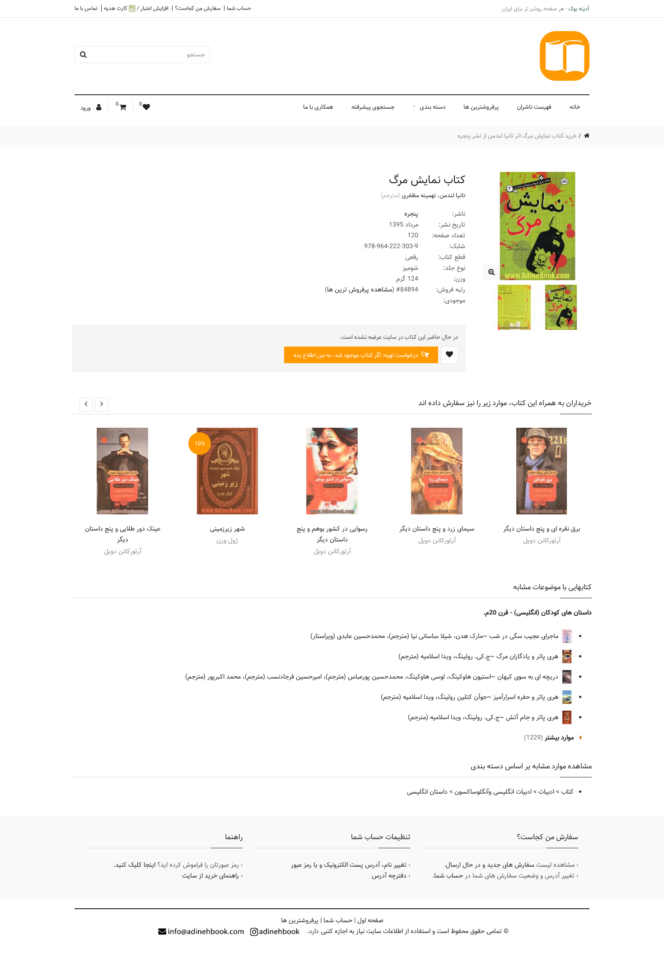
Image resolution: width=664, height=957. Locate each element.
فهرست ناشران (534, 107)
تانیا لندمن (452, 195)
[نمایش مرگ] (491, 272)
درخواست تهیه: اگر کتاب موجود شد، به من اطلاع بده (356, 355)
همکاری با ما (318, 107)
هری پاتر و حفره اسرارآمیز (526, 697)
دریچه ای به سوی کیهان (528, 676)
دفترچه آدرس (389, 875)
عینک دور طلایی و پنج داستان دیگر (122, 534)
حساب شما (239, 8)
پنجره (411, 213)
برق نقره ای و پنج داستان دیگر (541, 528)
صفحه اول (370, 920)
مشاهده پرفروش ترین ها (359, 289)
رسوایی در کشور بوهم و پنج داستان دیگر (332, 534)
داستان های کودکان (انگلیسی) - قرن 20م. (537, 612)
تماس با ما (86, 8)
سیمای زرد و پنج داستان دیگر (436, 528)
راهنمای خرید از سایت (210, 875)
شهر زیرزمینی (227, 528)
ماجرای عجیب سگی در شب (524, 636)
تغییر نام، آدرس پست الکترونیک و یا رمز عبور (349, 865)
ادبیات (546, 791)
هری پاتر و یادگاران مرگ (528, 656)
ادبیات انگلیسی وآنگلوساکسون (493, 791)
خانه (575, 107)
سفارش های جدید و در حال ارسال (490, 865)
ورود (86, 108)
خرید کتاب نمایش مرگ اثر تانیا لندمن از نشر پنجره (517, 136)
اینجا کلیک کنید (135, 865)
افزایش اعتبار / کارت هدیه (136, 8)
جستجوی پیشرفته (373, 107)
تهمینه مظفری (419, 195)
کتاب (567, 791)
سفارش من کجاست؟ (197, 8)
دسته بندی (432, 107)
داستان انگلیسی (427, 791)
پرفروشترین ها (481, 107)
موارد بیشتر (559, 737)
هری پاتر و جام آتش (533, 717)
